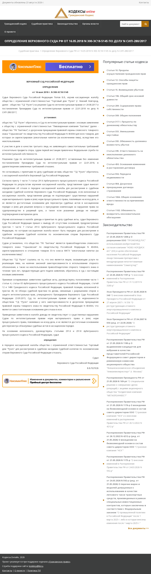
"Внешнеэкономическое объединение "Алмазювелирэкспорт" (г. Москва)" (126, 355)
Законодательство (67, 23)
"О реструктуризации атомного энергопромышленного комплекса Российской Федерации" (126, 326)
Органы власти (90, 23)
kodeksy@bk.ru (36, 566)
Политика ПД (34, 570)
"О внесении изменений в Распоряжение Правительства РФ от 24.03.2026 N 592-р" (126, 463)
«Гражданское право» (59, 561)
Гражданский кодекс (15, 23)
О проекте (9, 31)
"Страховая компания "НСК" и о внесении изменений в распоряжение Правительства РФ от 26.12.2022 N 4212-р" (126, 414)
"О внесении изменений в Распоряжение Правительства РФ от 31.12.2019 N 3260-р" (126, 278)
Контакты (144, 2)
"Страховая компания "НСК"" (126, 441)
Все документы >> (138, 528)
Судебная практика (42, 23)
